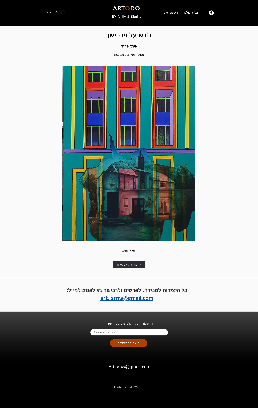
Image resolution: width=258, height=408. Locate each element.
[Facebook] (211, 12)
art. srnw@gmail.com (126, 298)
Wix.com (138, 387)
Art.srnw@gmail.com (129, 366)
